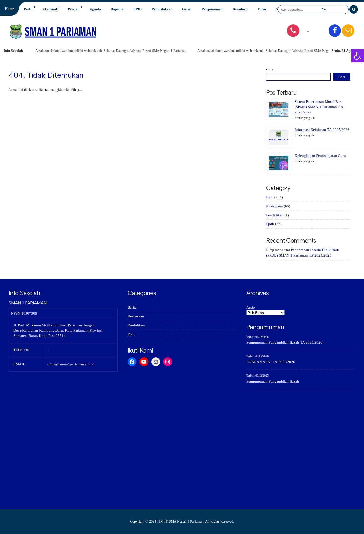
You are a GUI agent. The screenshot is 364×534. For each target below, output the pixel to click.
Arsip (250, 307)
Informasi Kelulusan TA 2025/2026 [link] (322, 130)
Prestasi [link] (73, 9)
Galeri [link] (187, 9)
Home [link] (9, 9)
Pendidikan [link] (275, 215)
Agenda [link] (95, 9)
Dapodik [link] (117, 9)
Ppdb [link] (270, 224)
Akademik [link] (50, 9)
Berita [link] (270, 197)
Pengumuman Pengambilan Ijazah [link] (272, 381)
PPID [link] (137, 9)
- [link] (307, 30)
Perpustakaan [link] (162, 9)
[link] (357, 55)
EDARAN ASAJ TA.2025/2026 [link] (270, 362)
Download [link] (240, 9)
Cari (269, 69)
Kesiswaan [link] (274, 206)
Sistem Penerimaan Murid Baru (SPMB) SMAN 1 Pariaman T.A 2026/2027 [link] (319, 107)
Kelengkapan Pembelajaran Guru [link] (320, 156)
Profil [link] (28, 9)
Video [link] (262, 9)
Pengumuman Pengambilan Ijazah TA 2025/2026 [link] (284, 342)
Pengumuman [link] (212, 9)
